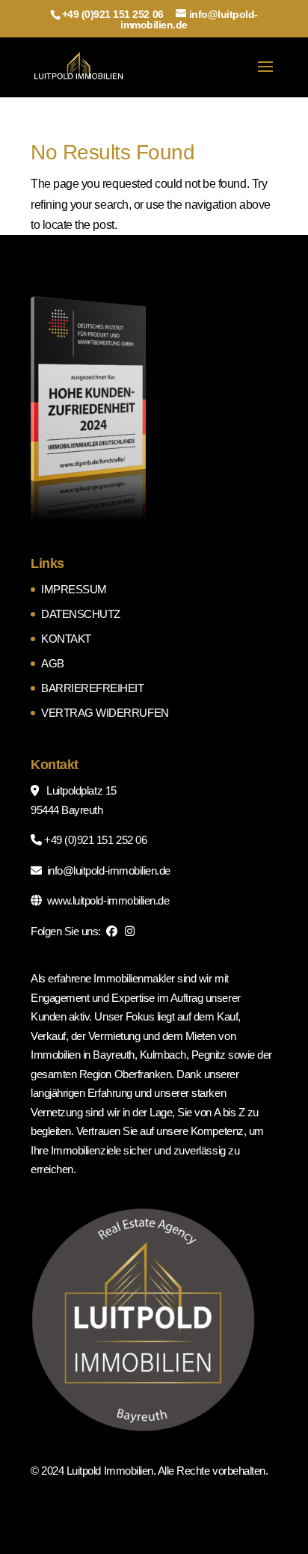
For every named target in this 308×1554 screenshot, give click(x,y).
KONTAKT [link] (66, 638)
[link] (79, 66)
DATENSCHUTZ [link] (80, 614)
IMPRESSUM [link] (74, 589)
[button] (265, 76)
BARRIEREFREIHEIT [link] (92, 688)
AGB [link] (52, 663)
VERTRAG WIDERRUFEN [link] (104, 712)
